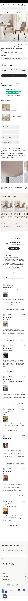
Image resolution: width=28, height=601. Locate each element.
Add (15, 110)
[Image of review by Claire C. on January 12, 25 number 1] (5, 445)
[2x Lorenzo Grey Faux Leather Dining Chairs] (7, 206)
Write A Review (14, 248)
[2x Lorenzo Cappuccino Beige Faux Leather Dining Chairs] (19, 206)
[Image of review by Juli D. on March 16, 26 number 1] (5, 324)
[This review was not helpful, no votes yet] (23, 309)
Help (13, 573)
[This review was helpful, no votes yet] (21, 309)
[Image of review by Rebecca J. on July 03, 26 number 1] (5, 294)
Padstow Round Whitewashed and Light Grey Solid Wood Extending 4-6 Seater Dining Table (18, 116)
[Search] (3, 8)
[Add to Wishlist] (26, 47)
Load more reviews (14, 531)
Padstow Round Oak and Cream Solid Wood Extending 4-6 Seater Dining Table (18, 105)
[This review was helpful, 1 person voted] (21, 404)
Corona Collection (22, 44)
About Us (13, 579)
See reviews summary (16, 52)
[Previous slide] (2, 28)
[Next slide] (26, 28)
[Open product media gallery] (26, 16)
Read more (20, 458)
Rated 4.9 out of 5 (15, 12)
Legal (13, 576)
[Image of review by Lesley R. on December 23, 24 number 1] (5, 511)
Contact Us (13, 583)
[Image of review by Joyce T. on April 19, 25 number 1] (5, 388)
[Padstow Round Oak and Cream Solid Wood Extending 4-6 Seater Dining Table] (6, 107)
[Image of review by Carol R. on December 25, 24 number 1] (5, 478)
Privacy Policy (22, 559)
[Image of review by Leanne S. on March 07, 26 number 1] (5, 355)
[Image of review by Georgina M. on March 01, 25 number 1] (5, 419)
